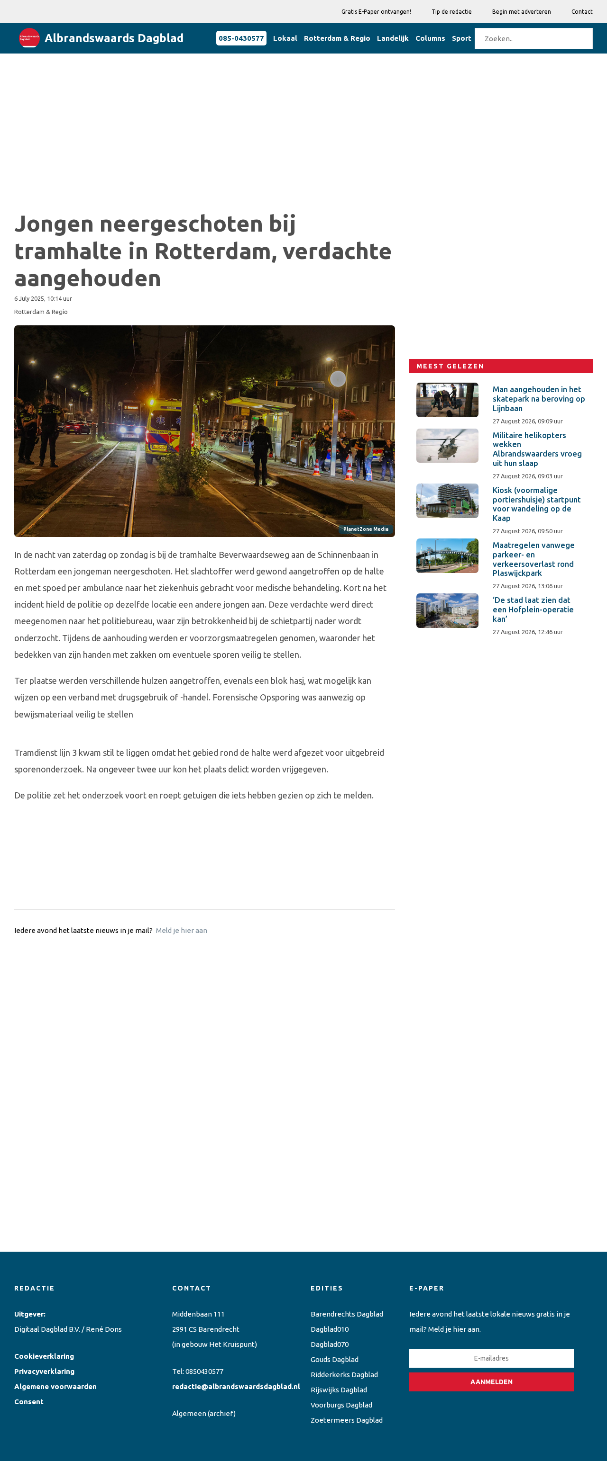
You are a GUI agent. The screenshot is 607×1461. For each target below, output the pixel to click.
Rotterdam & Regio (337, 38)
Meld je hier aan (181, 930)
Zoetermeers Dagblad (347, 1420)
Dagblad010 (330, 1329)
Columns (430, 38)
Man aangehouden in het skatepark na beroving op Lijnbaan (539, 398)
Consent (29, 1402)
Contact (582, 12)
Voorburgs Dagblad (341, 1405)
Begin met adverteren (521, 12)
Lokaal (285, 38)
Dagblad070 (330, 1344)
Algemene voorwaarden (55, 1386)
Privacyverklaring (44, 1371)
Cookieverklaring (44, 1356)
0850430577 (204, 1371)
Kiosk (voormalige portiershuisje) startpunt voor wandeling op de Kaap (537, 504)
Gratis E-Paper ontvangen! (376, 12)
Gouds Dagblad (335, 1359)
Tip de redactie (452, 12)
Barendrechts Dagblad (347, 1314)
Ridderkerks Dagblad (344, 1375)
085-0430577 (241, 38)
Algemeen (189, 1413)
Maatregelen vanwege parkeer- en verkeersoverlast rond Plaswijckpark (534, 559)
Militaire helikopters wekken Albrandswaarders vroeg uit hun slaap (537, 449)
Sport (461, 38)
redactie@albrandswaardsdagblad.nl (236, 1386)
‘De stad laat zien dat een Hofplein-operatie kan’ (533, 609)
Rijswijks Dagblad (339, 1390)
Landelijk (393, 38)
